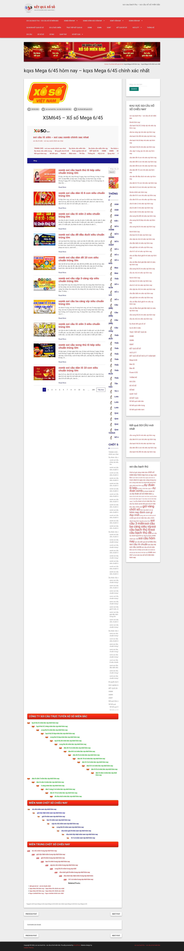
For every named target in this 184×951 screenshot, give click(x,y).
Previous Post (31, 914)
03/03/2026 (35, 109)
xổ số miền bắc (137, 555)
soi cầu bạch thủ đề (142, 531)
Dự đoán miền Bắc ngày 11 (144, 488)
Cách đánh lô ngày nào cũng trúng (141, 480)
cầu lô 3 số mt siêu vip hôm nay (140, 251)
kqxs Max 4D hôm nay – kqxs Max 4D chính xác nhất (47, 891)
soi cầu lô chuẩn (138, 544)
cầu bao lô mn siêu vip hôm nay (140, 281)
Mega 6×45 (133, 360)
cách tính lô (151, 477)
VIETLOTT (135, 27)
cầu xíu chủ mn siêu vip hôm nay (140, 319)
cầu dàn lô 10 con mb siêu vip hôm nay (143, 183)
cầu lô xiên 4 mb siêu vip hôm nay (141, 212)
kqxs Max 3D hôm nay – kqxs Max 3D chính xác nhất (47, 888)
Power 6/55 (133, 372)
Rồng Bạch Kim (146, 521)
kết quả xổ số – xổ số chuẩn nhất (40, 886)
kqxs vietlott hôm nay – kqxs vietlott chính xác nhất (46, 893)
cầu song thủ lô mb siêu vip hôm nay (142, 227)
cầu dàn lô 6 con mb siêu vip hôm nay (142, 195)
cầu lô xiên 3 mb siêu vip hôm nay (141, 208)
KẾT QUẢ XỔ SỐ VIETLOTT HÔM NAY (142, 356)
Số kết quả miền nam (136, 410)
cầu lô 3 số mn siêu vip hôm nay (140, 285)
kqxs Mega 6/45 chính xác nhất (54, 904)
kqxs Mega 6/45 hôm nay (72, 904)
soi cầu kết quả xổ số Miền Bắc (145, 542)
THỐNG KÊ (150, 27)
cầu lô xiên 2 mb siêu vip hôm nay (141, 204)
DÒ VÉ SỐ (40, 34)
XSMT (109, 27)
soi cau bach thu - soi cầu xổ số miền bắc (58, 109)
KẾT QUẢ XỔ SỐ (121, 27)
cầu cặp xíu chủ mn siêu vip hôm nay (142, 289)
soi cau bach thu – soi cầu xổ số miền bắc (42, 21)
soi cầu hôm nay (142, 539)
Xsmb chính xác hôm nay (92, 21)
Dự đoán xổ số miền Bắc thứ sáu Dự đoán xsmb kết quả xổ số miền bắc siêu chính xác (142, 504)
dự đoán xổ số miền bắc (142, 494)
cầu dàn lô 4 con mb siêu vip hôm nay (142, 187)
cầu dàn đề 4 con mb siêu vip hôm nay (142, 158)
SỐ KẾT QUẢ (76, 34)
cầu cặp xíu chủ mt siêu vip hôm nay (142, 239)
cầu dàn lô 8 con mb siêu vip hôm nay (142, 199)
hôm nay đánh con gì (146, 510)
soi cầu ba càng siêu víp (142, 525)
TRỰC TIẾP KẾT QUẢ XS (74, 27)
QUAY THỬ (63, 34)
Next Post (116, 914)
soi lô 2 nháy (136, 550)
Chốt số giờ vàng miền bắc (138, 472)
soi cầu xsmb (135, 547)
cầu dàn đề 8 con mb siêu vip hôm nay (142, 166)
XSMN (99, 27)
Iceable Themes (29, 947)
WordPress (77, 945)
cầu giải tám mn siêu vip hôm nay (141, 297)
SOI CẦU (29, 34)
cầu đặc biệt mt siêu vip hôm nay (141, 243)
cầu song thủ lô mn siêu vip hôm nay (142, 315)
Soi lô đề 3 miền (55, 27)
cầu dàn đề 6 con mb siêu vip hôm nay (142, 162)
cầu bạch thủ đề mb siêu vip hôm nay (142, 136)
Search (134, 89)
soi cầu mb (152, 545)
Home (106, 64)
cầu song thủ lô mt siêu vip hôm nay (142, 269)
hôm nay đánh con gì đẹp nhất (140, 514)
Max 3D (132, 364)
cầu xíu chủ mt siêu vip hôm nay (140, 273)
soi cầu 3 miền (142, 522)
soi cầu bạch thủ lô (142, 528)
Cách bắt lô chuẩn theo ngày (140, 477)
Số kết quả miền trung (137, 405)
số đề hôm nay (144, 552)
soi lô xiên (144, 550)
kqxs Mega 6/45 (39, 904)
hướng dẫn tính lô (144, 515)
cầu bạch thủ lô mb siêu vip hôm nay (142, 147)
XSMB (90, 27)
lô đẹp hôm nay (137, 521)
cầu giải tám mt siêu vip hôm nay (140, 247)
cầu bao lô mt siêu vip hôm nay (140, 235)
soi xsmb (151, 550)
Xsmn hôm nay (134, 21)
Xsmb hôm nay (69, 21)
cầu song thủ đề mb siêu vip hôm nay (142, 216)
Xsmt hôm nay (115, 21)
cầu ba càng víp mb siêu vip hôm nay (142, 132)
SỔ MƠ (51, 34)
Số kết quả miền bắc (136, 401)
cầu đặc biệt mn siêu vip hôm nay (141, 293)
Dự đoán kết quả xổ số (35, 27)
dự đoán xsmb (142, 489)
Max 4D (132, 368)
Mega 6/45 (83, 904)
